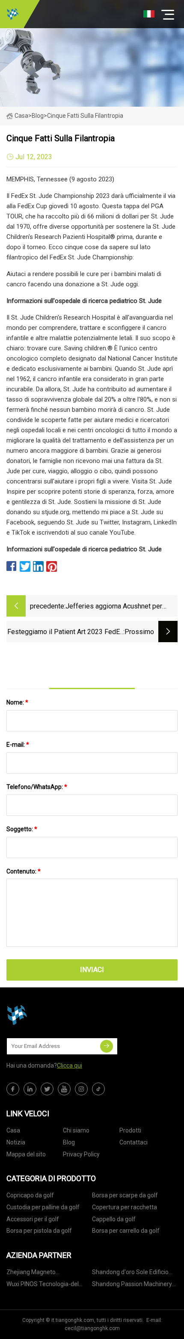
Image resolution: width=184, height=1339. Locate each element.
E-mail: (17, 744)
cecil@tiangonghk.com (92, 1328)
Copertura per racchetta (124, 1207)
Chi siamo (76, 1130)
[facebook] (12, 1089)
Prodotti (130, 1130)
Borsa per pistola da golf (39, 1230)
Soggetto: (21, 829)
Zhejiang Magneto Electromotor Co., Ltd (34, 1273)
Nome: (17, 702)
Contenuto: (23, 871)
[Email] (106, 1046)
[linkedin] (30, 1089)
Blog (69, 1142)
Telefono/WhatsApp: (36, 786)
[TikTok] (98, 1089)
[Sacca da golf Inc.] (12, 14)
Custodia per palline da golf (43, 1207)
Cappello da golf (114, 1219)
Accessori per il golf (32, 1219)
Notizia (15, 1142)
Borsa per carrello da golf (126, 1230)
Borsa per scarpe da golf (125, 1195)
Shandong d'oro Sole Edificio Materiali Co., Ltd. (130, 1273)
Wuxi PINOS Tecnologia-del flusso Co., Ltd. (42, 1285)
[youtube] (64, 1089)
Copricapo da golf (30, 1195)
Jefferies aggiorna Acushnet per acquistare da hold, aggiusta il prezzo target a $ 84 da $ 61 (121, 607)
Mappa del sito (26, 1154)
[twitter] (47, 1089)
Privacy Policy (81, 1154)
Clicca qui (69, 1065)
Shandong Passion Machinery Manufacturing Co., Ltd (132, 1285)
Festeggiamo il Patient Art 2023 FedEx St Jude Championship (65, 632)
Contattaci (133, 1142)
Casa (21, 115)
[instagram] (81, 1089)
